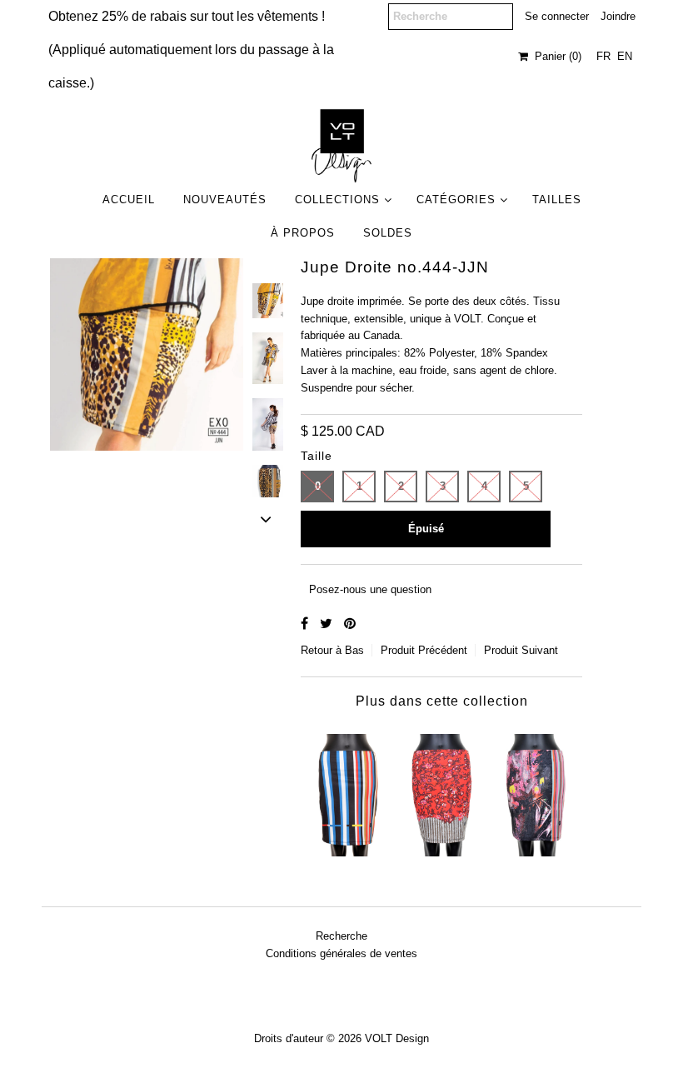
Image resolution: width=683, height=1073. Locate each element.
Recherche (341, 936)
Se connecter (557, 16)
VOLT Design (397, 1038)
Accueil (128, 199)
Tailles (556, 199)
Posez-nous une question (370, 589)
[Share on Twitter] (328, 623)
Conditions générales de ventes (341, 953)
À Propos (303, 233)
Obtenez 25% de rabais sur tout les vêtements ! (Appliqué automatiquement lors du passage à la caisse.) (191, 49)
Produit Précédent (424, 650)
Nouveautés (225, 199)
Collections (337, 199)
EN (624, 56)
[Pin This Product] (350, 623)
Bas (354, 650)
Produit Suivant (521, 650)
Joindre (618, 16)
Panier (554, 56)
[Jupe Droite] (348, 791)
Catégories (456, 199)
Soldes (387, 233)
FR (603, 56)
